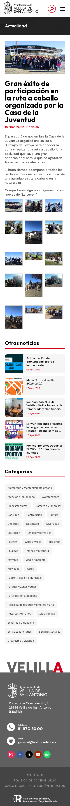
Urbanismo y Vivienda (21, 640)
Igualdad (13, 550)
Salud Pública (46, 613)
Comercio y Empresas (49, 506)
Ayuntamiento (50, 497)
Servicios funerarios (20, 631)
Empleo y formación (40, 532)
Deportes (13, 523)
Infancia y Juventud (37, 550)
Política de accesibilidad (35, 780)
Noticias (32, 127)
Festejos (12, 541)
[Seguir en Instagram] (11, 754)
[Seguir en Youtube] (38, 754)
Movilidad (14, 568)
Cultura (54, 515)
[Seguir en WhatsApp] (47, 754)
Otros (30, 568)
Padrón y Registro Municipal (25, 577)
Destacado (32, 523)
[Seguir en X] (29, 754)
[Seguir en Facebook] (20, 754)
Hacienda (54, 541)
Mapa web (35, 775)
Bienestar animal (18, 506)
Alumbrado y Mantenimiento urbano (30, 488)
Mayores (13, 560)
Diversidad (52, 523)
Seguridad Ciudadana (21, 622)
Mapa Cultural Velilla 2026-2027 (40, 381)
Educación (14, 532)
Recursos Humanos (19, 613)
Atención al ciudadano (21, 497)
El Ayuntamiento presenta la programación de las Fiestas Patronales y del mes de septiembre (44, 429)
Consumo (13, 515)
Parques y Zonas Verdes (22, 586)
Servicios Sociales (49, 631)
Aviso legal (15, 786)
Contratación (34, 515)
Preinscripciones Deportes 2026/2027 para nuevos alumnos (44, 449)
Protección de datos (47, 786)
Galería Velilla (33, 541)
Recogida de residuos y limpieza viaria (31, 604)
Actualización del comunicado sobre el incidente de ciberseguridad (40, 363)
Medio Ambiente (35, 560)
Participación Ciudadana (22, 595)
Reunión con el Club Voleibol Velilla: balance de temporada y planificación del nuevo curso (44, 407)
